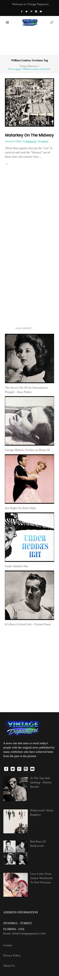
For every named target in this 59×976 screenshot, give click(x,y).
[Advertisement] (29, 41)
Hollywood (31, 141)
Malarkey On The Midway (29, 135)
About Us (9, 965)
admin (44, 141)
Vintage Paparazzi (28, 66)
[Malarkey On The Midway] (29, 102)
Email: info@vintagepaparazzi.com (24, 933)
